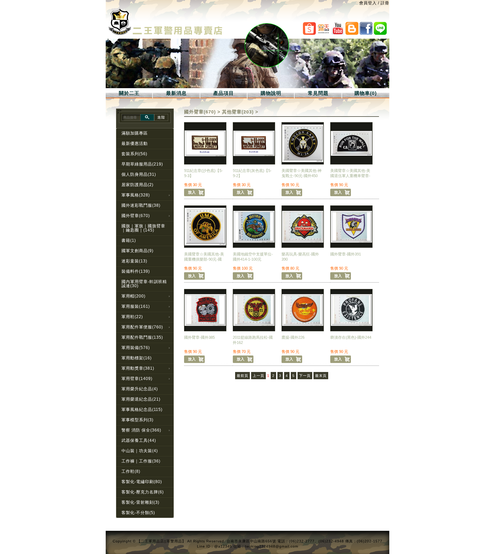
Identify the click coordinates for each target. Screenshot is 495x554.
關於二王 (129, 93)
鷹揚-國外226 (293, 337)
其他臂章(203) (238, 111)
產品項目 (223, 93)
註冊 (385, 3)
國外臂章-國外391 (345, 254)
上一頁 (258, 376)
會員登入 (368, 3)
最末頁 (321, 376)
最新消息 (176, 93)
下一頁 (305, 376)
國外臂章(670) (200, 111)
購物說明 (271, 93)
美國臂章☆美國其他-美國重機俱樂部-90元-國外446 (204, 259)
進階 (161, 117)
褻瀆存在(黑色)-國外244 (350, 337)
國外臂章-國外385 (199, 337)
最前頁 (242, 376)
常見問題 (318, 93)
